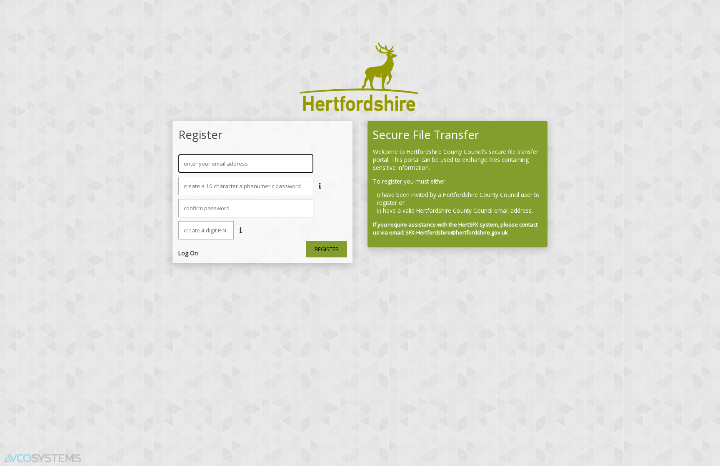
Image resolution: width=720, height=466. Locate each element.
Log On (188, 253)
